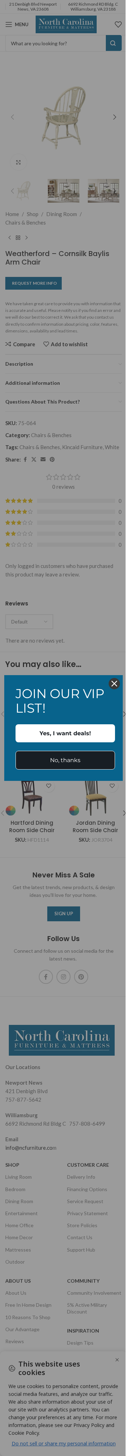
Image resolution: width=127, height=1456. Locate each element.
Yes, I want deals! (65, 733)
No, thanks (65, 760)
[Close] (114, 683)
